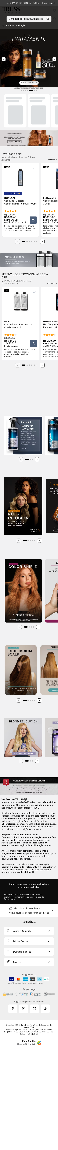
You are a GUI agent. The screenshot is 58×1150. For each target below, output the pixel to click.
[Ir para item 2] (27, 241)
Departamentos (22, 951)
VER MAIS (51, 283)
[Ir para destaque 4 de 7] (27, 90)
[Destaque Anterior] (3, 59)
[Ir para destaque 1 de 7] (21, 90)
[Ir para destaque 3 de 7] (25, 90)
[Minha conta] (48, 10)
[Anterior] (21, 459)
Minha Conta (20, 941)
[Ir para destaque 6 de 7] (34, 90)
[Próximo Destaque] (54, 59)
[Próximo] (42, 241)
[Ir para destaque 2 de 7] (23, 90)
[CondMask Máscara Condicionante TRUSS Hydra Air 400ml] (20, 177)
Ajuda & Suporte (22, 931)
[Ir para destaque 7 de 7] (36, 90)
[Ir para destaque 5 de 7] (31, 90)
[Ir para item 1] (23, 241)
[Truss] (11, 10)
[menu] (4, 19)
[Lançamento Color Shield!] (23, 591)
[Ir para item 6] (36, 241)
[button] (33, 220)
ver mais (52, 160)
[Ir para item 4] (31, 241)
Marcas (17, 962)
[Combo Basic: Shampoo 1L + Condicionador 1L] (20, 301)
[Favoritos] (54, 10)
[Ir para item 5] (34, 241)
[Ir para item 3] (29, 241)
